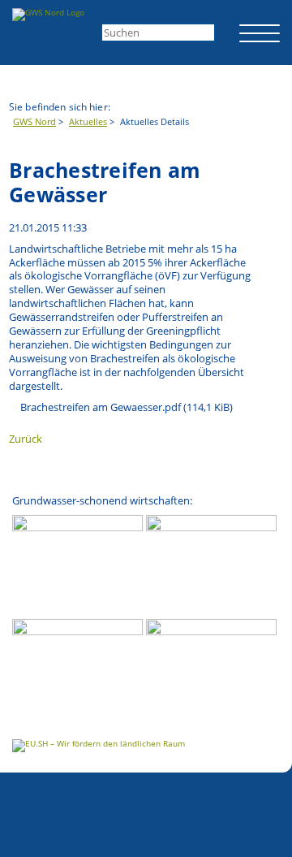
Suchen (225, 31)
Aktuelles (88, 121)
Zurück (25, 438)
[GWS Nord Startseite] (48, 14)
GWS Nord (34, 121)
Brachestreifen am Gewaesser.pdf (126, 407)
